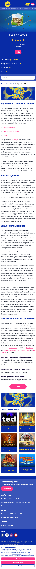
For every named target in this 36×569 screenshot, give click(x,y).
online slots (13, 348)
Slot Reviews (5, 9)
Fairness (18, 502)
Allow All (17, 559)
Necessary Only (18, 562)
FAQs (5, 136)
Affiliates (10, 499)
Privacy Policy (26, 502)
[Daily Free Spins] (18, 93)
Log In (28, 4)
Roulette (3, 525)
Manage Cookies (18, 566)
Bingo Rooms (5, 514)
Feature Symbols (9, 127)
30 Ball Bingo (14, 517)
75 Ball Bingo (23, 514)
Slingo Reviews (27, 9)
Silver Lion (25, 350)
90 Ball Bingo (14, 514)
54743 (22, 544)
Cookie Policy (5, 506)
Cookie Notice (16, 554)
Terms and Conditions (7, 502)
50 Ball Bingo (5, 517)
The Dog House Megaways (12, 350)
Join (32, 4)
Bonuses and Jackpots (11, 131)
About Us (3, 499)
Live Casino (11, 525)
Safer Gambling (19, 499)
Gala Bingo (29, 348)
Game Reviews (16, 9)
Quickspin (14, 59)
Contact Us (7, 489)
